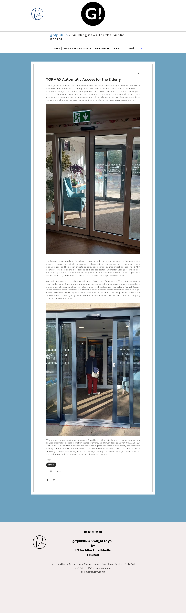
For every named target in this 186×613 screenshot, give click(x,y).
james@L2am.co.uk (94, 571)
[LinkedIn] (97, 532)
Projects (57, 471)
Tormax (51, 465)
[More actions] (138, 73)
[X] (85, 532)
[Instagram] (93, 532)
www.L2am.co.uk (102, 567)
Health (50, 471)
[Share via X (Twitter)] (53, 480)
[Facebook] (89, 532)
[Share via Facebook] (47, 480)
